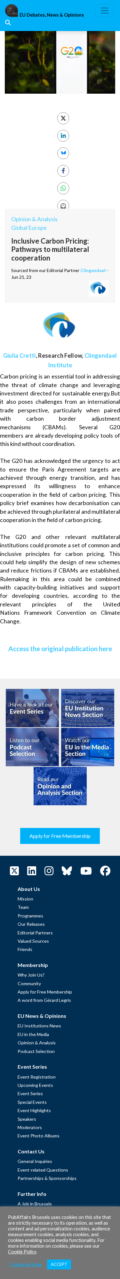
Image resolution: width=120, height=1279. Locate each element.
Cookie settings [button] (26, 1264)
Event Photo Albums (39, 1135)
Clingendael (93, 270)
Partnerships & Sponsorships (47, 1178)
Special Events (32, 1102)
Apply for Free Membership (60, 836)
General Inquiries (35, 1161)
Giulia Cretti (19, 355)
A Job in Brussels (35, 1203)
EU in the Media (33, 1034)
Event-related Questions (43, 1170)
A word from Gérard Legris (44, 1000)
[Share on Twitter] (63, 118)
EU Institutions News (39, 1025)
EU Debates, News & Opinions (52, 15)
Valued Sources (33, 941)
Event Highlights (34, 1110)
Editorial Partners (35, 932)
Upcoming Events (35, 1085)
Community (29, 983)
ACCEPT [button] (59, 1264)
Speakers (27, 1119)
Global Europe (29, 227)
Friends (25, 949)
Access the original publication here (60, 648)
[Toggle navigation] (105, 10)
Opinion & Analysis (34, 219)
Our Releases (31, 924)
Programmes (30, 915)
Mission (25, 898)
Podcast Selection (36, 1051)
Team (23, 907)
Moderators (30, 1127)
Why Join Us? (31, 975)
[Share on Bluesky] (63, 153)
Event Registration (37, 1077)
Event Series (30, 1093)
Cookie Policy (22, 1251)
